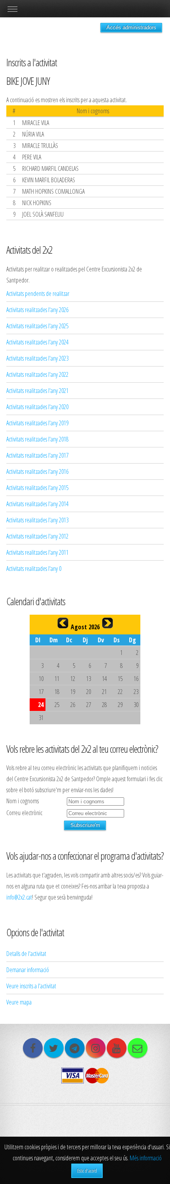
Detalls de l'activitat (26, 953)
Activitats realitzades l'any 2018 (37, 439)
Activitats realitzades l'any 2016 (37, 471)
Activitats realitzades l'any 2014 (37, 503)
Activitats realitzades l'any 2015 (37, 487)
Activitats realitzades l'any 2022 (37, 374)
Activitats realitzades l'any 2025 (37, 326)
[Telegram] (75, 1048)
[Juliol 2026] (63, 623)
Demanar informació (27, 969)
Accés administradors (131, 27)
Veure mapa (19, 1002)
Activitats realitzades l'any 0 (33, 568)
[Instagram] (96, 1048)
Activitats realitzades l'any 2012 (37, 536)
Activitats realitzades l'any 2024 (37, 342)
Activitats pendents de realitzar (37, 293)
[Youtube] (117, 1048)
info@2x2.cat (19, 897)
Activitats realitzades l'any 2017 (37, 455)
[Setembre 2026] (107, 623)
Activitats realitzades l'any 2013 (37, 520)
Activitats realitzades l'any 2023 (37, 358)
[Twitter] (54, 1048)
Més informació (146, 1158)
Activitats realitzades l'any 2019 (37, 423)
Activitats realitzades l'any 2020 (37, 406)
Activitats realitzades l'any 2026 (37, 309)
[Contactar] (137, 1048)
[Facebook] (33, 1048)
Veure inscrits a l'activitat (31, 986)
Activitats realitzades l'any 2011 (37, 552)
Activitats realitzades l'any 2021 (37, 390)
